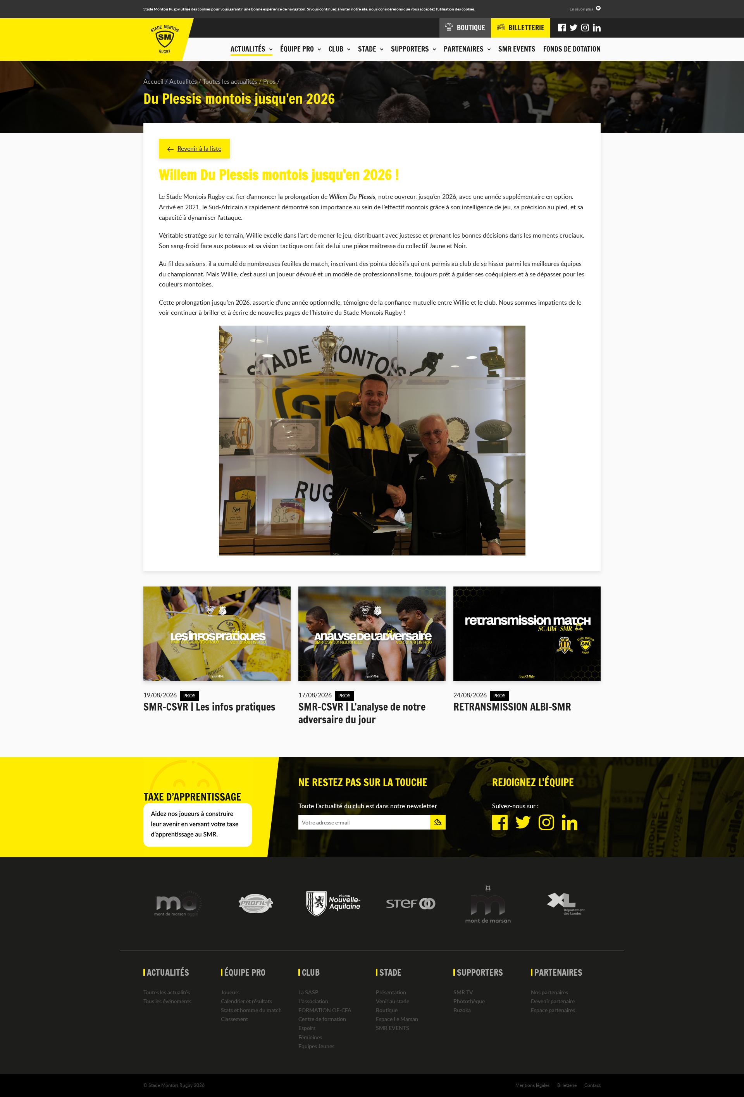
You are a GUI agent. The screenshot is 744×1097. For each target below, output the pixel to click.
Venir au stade (392, 1001)
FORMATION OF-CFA (324, 1010)
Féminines (310, 1037)
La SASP (308, 992)
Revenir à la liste (199, 148)
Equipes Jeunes (316, 1046)
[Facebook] (562, 28)
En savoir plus (581, 9)
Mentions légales (532, 1085)
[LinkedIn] (597, 28)
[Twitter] (573, 28)
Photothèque (469, 1001)
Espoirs (306, 1027)
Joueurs (230, 992)
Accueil (153, 81)
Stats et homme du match (251, 1010)
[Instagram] (585, 28)
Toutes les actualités (230, 81)
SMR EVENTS (517, 49)
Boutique (387, 1010)
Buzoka (462, 1010)
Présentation (391, 992)
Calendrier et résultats (246, 1001)
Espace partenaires (553, 1010)
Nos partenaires (549, 992)
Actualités (183, 81)
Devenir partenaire (553, 1001)
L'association (313, 1001)
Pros (269, 81)
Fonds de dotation (572, 49)
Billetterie (567, 1085)
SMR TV (463, 992)
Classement (234, 1019)
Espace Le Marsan (397, 1019)
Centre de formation (322, 1019)
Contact (592, 1085)
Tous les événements (167, 1001)
